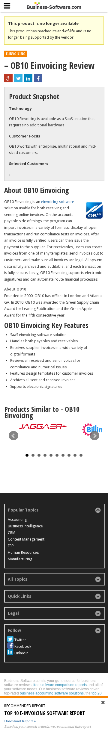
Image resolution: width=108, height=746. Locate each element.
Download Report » (20, 721)
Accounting (17, 519)
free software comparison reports (60, 685)
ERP (11, 545)
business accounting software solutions (52, 693)
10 (81, 455)
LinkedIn (21, 653)
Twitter (20, 639)
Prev (13, 436)
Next (94, 436)
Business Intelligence (25, 526)
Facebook (22, 646)
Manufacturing (20, 559)
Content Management (26, 539)
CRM (11, 532)
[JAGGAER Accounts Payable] (43, 426)
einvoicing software (57, 201)
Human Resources (23, 552)
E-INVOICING (15, 53)
